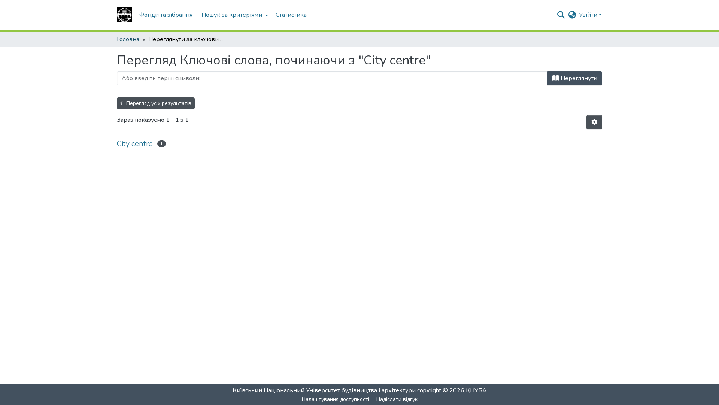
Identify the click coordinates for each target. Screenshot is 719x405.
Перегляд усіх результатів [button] (158, 103)
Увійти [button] (589, 15)
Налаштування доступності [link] (335, 399)
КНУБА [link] (476, 390)
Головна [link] (128, 39)
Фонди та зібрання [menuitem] (165, 15)
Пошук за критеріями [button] (231, 15)
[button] (124, 14)
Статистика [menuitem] (291, 15)
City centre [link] (135, 144)
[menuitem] (234, 15)
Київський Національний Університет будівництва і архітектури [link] (324, 390)
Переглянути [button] (578, 78)
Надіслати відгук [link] (397, 399)
